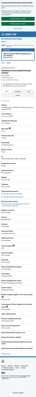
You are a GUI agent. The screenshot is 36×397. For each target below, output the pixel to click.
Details (6, 91)
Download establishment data (9, 80)
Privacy (17, 367)
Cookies (23, 367)
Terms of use (24, 365)
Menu (3, 41)
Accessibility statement (7, 369)
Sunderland (5, 116)
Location (18, 95)
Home (3, 62)
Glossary (10, 365)
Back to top (6, 354)
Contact (3, 365)
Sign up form (8, 57)
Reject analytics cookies (18, 24)
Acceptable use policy (7, 367)
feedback (31, 45)
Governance (18, 91)
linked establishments (19, 86)
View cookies (18, 28)
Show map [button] (6, 100)
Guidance (16, 365)
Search (9, 62)
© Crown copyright (18, 392)
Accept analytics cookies (18, 19)
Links (29, 91)
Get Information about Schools (11, 39)
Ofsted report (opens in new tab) (11, 193)
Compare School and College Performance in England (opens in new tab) (15, 204)
